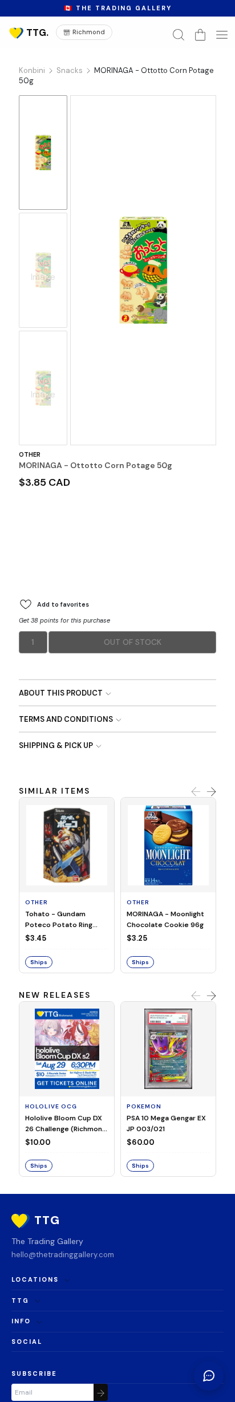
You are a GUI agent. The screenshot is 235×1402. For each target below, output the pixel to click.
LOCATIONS (35, 1279)
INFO (21, 1321)
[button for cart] (200, 35)
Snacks (69, 70)
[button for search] (178, 35)
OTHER (29, 454)
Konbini (32, 70)
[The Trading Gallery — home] (28, 32)
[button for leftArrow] (196, 791)
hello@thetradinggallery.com (62, 1254)
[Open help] (209, 1376)
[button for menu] (222, 35)
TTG (20, 1301)
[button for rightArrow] (211, 791)
